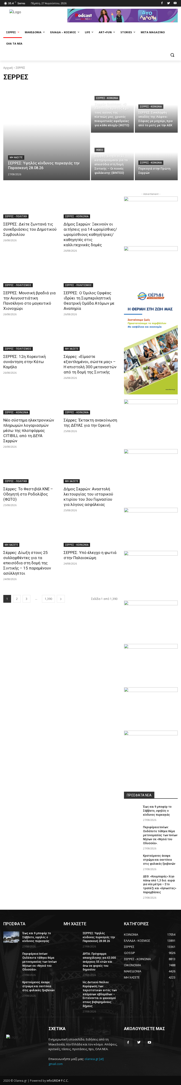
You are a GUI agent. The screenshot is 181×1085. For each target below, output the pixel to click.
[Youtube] (175, 3)
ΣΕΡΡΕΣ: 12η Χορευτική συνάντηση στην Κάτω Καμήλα (24, 361)
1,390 (48, 599)
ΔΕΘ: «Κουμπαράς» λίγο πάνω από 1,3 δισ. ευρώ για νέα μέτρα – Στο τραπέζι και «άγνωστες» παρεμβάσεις (159, 884)
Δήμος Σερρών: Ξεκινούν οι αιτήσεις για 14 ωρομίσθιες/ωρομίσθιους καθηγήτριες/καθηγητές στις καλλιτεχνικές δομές (90, 234)
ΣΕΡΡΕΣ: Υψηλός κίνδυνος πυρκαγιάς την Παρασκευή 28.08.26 (99, 937)
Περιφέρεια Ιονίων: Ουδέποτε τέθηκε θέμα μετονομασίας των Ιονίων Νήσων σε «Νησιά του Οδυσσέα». (160, 835)
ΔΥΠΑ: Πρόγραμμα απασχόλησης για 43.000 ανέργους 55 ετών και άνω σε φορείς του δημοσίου (99, 961)
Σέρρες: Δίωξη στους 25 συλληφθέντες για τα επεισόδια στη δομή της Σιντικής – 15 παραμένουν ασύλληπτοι (27, 563)
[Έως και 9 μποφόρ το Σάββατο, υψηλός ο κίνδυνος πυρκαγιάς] (132, 810)
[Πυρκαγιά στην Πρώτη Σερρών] (156, 157)
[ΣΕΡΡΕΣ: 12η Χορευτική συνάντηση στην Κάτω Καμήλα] (30, 337)
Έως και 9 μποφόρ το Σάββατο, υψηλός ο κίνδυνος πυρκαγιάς (157, 810)
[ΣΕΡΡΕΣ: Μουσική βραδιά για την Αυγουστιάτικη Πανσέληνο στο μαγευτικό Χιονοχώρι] (30, 273)
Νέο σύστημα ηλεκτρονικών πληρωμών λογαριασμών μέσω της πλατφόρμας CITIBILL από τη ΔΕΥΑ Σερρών (28, 430)
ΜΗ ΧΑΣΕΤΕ (16, 157)
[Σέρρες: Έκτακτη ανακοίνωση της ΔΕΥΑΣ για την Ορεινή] (90, 401)
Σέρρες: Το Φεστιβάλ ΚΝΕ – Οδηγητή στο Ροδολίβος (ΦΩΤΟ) (28, 494)
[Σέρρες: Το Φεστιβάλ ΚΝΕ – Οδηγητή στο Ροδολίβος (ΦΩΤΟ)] (30, 469)
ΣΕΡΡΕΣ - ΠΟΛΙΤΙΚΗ (16, 216)
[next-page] (61, 599)
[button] (172, 55)
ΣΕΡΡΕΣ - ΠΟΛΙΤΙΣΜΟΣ (18, 285)
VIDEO (99, 150)
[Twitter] (168, 3)
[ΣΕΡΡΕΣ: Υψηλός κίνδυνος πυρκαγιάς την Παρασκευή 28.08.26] (46, 133)
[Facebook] (162, 3)
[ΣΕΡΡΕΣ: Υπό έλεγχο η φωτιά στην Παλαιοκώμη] (90, 533)
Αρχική (8, 68)
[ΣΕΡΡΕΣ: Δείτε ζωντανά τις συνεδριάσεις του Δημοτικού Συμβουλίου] (30, 205)
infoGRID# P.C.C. (58, 1081)
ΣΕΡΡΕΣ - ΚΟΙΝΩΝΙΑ (107, 98)
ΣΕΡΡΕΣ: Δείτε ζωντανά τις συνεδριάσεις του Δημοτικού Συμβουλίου (30, 229)
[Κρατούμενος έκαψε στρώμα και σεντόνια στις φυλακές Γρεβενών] (132, 859)
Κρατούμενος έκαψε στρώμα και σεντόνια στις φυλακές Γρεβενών (159, 859)
